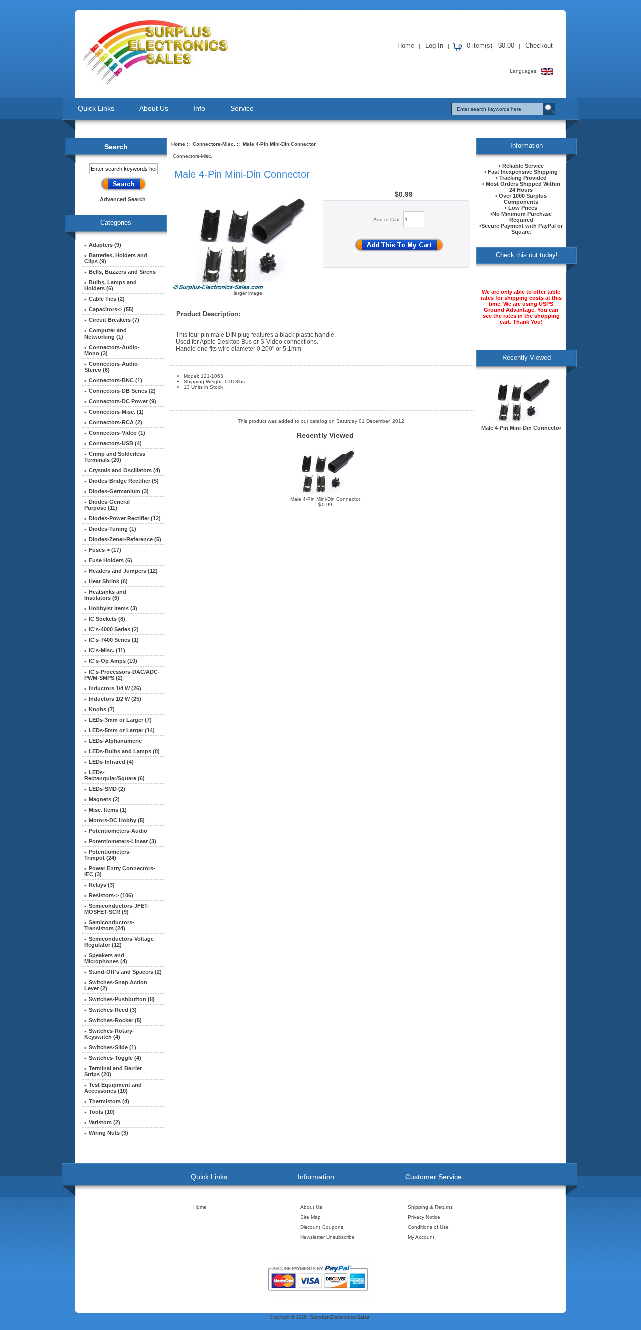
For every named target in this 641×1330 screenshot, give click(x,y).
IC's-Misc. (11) (107, 650)
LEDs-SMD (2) (107, 789)
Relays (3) (102, 885)
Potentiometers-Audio (118, 831)
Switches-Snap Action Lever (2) (115, 985)
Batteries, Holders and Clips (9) (115, 258)
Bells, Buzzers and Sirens (122, 272)
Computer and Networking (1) (105, 333)
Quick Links (96, 108)
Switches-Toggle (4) (115, 1058)
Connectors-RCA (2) (115, 422)
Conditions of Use (428, 1227)
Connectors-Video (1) (117, 433)
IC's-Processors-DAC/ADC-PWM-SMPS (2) (122, 675)
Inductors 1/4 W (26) (115, 688)
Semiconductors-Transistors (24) (109, 925)
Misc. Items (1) (108, 810)
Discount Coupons (321, 1227)
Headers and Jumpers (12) (123, 571)
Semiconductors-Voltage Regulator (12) (119, 942)
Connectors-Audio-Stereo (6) (112, 367)
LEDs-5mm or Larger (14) (122, 730)
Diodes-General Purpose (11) (107, 505)
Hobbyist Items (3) (113, 608)
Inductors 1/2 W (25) (115, 699)
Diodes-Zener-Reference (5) (125, 539)
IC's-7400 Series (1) (114, 640)
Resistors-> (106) (111, 895)
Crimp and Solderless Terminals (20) (114, 457)
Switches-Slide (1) (112, 1047)
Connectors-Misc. (214, 144)
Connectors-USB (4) (115, 443)
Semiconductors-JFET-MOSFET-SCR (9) (116, 909)
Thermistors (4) (109, 1101)
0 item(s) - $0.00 (490, 45)
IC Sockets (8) (107, 619)
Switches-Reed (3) (113, 1010)
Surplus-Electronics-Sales (339, 1317)
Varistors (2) (104, 1122)
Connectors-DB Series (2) (122, 391)
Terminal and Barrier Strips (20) (113, 1071)
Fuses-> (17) (105, 550)
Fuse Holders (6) (110, 560)
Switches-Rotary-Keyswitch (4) (109, 1034)
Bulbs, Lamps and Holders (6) (110, 285)
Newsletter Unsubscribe (327, 1237)
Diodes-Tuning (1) (112, 529)
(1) (116, 412)
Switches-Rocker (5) (115, 1020)
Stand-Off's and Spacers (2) (125, 972)
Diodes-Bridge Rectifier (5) (124, 481)
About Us (153, 108)
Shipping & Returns (430, 1207)
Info (199, 108)
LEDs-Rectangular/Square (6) (114, 775)
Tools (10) (102, 1112)
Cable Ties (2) (107, 299)
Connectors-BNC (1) (115, 380)
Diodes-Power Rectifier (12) (125, 518)
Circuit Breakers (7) (114, 320)
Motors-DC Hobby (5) (117, 820)
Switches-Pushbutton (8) (122, 999)
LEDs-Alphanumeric (115, 741)
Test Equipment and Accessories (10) (113, 1088)
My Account (421, 1237)
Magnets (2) (104, 799)
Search (116, 147)
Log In (434, 45)
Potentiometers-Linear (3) (122, 841)
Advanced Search (123, 199)
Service (242, 108)
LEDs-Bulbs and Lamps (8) (124, 751)
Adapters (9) (105, 245)
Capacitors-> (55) (111, 309)
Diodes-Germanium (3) (119, 491)
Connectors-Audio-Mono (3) (112, 350)
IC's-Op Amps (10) (113, 661)
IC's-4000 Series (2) (114, 629)
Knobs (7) (102, 709)
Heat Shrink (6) (108, 581)
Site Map (310, 1217)
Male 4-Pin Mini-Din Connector (325, 499)
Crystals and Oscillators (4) (124, 470)
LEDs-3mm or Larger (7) (120, 720)
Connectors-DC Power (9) (122, 401)
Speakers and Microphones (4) (105, 958)
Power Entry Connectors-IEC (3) (119, 871)
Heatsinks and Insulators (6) (105, 595)
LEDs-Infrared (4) (111, 762)
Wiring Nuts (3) (108, 1133)
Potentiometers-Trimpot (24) (107, 855)
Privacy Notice (424, 1217)
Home (405, 45)
